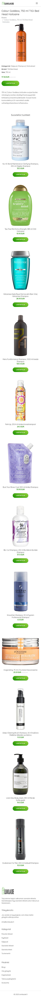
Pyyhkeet (5, 938)
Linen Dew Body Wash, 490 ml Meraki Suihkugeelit (20, 799)
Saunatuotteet (7, 950)
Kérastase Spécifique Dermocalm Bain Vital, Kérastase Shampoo (21, 295)
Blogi (3, 967)
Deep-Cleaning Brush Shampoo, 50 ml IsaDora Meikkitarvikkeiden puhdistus (20, 734)
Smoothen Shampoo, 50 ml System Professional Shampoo (20, 616)
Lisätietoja (10, 83)
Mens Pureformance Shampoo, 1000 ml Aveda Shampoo (20, 360)
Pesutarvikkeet (7, 934)
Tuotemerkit (6, 953)
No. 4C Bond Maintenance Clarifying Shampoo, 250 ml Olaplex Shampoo (20, 165)
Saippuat (14, 66)
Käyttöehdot (6, 975)
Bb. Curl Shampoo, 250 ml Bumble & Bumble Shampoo (20, 551)
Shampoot (22, 66)
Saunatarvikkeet (8, 946)
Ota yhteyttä (6, 971)
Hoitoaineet (31, 66)
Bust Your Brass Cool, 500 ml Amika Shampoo (20, 487)
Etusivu (4, 18)
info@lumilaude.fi (8, 922)
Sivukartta (5, 983)
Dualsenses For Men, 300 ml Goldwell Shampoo (20, 863)
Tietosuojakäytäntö (9, 979)
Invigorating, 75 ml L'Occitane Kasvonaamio (20, 670)
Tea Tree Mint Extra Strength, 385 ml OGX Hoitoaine (20, 230)
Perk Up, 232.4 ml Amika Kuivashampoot (20, 424)
